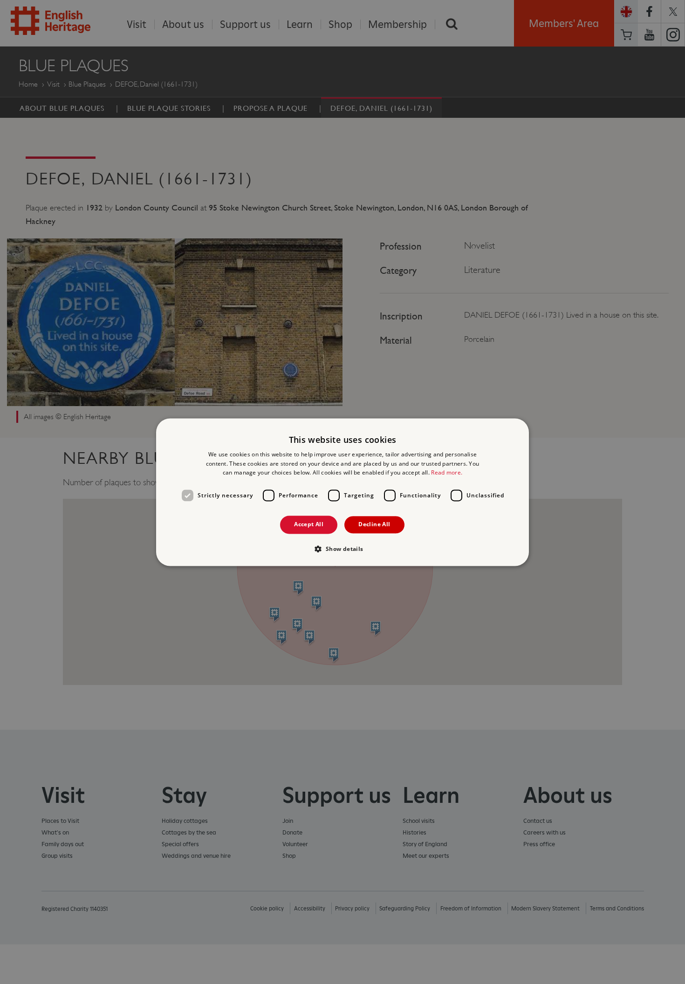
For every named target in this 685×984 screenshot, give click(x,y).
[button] (342, 548)
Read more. (446, 473)
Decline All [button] (374, 525)
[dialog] (342, 492)
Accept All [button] (308, 525)
